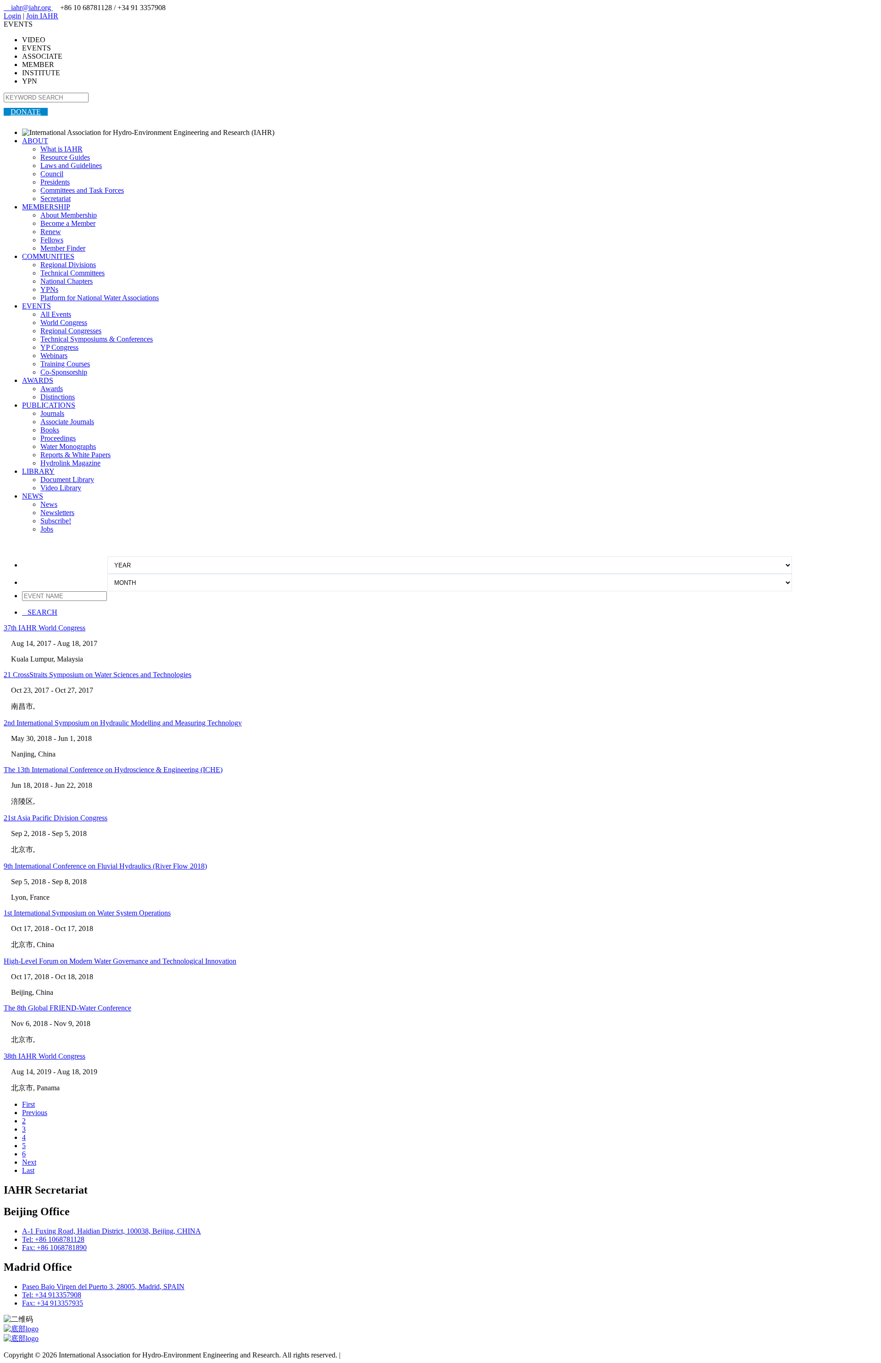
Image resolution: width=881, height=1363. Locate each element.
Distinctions (57, 397)
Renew (50, 232)
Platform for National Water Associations (99, 298)
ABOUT (35, 141)
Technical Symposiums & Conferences (96, 339)
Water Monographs (68, 446)
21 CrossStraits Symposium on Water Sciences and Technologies (97, 675)
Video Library (60, 488)
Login (12, 16)
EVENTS (36, 306)
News (48, 504)
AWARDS (37, 380)
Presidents (55, 182)
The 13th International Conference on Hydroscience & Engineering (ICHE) (113, 770)
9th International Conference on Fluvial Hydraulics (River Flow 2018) (105, 866)
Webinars (53, 355)
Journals (52, 413)
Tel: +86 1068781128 (53, 1239)
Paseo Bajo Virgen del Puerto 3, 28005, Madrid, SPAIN (103, 1286)
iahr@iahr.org (28, 7)
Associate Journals (67, 422)
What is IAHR (61, 149)
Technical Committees (72, 273)
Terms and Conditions (374, 1355)
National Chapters (66, 281)
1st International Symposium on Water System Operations (87, 913)
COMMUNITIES (48, 256)
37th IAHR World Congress (44, 628)
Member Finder (62, 248)
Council (51, 174)
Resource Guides (65, 157)
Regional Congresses (70, 331)
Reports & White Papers (75, 455)
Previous (34, 1112)
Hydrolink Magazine (70, 463)
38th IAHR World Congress (44, 1056)
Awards (51, 389)
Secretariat (55, 198)
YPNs (49, 289)
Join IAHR (42, 16)
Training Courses (65, 364)
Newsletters (57, 512)
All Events (55, 314)
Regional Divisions (68, 265)
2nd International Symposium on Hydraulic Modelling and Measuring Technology (123, 723)
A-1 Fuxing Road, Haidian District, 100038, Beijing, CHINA (111, 1231)
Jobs (46, 529)
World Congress (63, 322)
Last (28, 1170)
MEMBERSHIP (46, 207)
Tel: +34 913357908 (51, 1295)
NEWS (32, 496)
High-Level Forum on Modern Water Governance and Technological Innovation (120, 961)
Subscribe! (55, 521)
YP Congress (59, 347)
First (28, 1104)
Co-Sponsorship (63, 372)
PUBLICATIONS (48, 405)
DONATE (26, 112)
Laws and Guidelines (71, 165)
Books (49, 430)
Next (29, 1162)
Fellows (51, 240)
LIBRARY (38, 471)
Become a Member (67, 223)
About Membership (68, 215)
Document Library (67, 479)
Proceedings (58, 438)
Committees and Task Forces (82, 190)
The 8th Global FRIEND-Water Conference (67, 1008)
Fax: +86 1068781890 (54, 1247)
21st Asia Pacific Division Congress (55, 818)
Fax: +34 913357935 (52, 1303)
